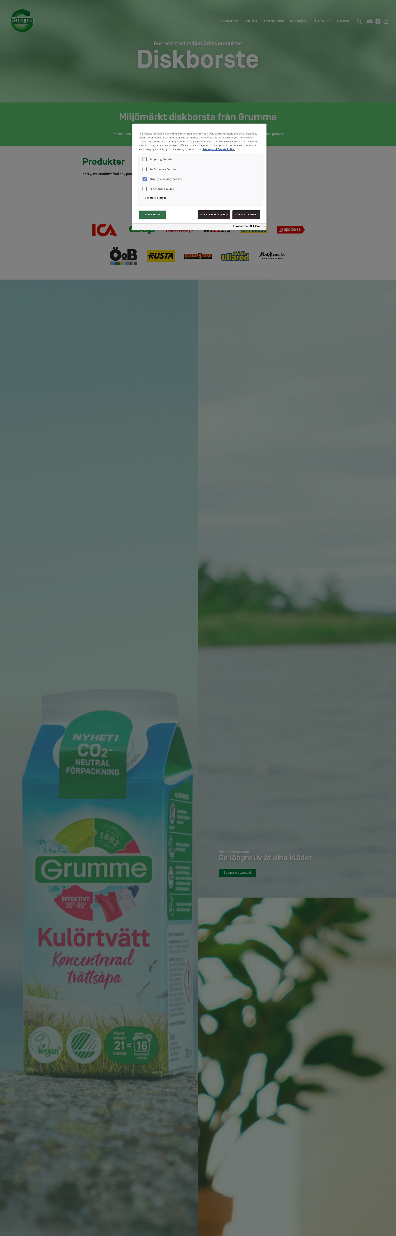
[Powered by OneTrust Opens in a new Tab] (248, 227)
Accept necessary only (214, 214)
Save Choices (152, 214)
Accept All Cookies (246, 214)
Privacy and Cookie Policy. (219, 149)
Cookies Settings (155, 197)
